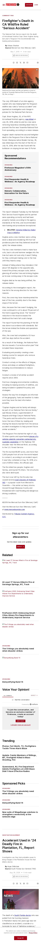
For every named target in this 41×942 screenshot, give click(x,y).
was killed (29, 119)
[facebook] (14, 63)
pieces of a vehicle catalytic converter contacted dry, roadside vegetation (20, 439)
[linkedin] (17, 63)
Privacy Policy (33, 933)
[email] (27, 63)
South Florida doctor (22, 915)
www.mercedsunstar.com (14, 509)
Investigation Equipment (11, 835)
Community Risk (8, 15)
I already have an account (21, 725)
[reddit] (24, 63)
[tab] (7, 695)
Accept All (20, 938)
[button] (3, 4)
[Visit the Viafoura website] (34, 704)
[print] (38, 63)
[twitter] (20, 63)
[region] (20, 700)
